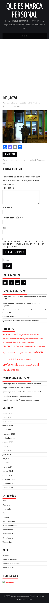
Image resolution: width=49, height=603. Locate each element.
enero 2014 (7, 475)
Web (5, 228)
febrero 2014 (8, 471)
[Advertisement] (24, 64)
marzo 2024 (7, 422)
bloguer (21, 334)
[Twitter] (5, 282)
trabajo (15, 369)
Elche (32, 342)
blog (15, 334)
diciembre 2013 (9, 479)
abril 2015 (6, 446)
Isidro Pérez (7, 400)
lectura (16, 353)
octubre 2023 (8, 442)
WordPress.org (8, 568)
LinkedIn (6, 517)
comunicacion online (9, 338)
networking (27, 359)
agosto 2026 (7, 413)
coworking (20, 338)
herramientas (36, 346)
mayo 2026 (7, 417)
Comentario (10, 188)
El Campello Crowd (25, 342)
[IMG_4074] (25, 127)
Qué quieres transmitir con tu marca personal (21, 321)
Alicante (6, 334)
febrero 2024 (8, 426)
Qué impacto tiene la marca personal (17, 316)
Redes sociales (9, 534)
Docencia (6, 505)
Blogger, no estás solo (11, 106)
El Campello (14, 342)
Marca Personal (9, 521)
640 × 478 (33, 103)
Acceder (6, 555)
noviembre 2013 (9, 483)
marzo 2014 (7, 467)
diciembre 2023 (9, 434)
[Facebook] (11, 282)
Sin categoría (8, 538)
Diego (5, 388)
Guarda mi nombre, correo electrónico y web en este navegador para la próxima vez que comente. (24, 244)
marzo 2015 (7, 450)
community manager (33, 334)
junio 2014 (7, 455)
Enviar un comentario (11, 160)
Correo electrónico (14, 218)
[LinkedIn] (17, 282)
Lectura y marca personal (30, 384)
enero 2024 (7, 430)
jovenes (11, 353)
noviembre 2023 (9, 438)
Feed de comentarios (11, 564)
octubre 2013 (8, 488)
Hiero (19, 599)
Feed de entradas (10, 559)
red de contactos (25, 365)
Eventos (6, 513)
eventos (27, 346)
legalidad (21, 353)
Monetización (8, 530)
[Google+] (23, 282)
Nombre (7, 208)
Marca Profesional (10, 526)
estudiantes (20, 346)
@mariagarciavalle (10, 384)
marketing (20, 359)
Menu (24, 36)
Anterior (11, 154)
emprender (10, 346)
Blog (4, 501)
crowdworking (38, 338)
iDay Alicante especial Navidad (27, 400)
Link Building (28, 353)
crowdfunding (29, 338)
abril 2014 (6, 463)
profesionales (11, 364)
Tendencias (7, 542)
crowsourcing (7, 342)
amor (11, 334)
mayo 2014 (7, 459)
